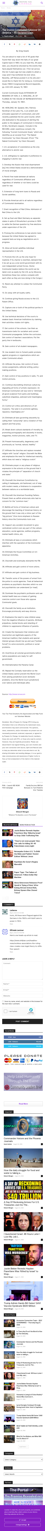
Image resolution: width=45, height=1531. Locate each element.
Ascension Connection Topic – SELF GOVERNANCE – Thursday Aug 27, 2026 (29, 1323)
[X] (9, 44)
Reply (11, 924)
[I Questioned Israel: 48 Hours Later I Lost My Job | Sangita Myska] (23, 1221)
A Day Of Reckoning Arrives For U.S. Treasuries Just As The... (21, 1203)
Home (3, 8)
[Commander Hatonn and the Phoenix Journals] (23, 1126)
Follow (38, 1041)
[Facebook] (4, 44)
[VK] (34, 44)
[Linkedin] (29, 44)
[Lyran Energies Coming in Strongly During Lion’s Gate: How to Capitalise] (9, 1408)
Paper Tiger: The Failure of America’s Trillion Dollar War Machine (25, 874)
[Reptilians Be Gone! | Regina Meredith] (7, 864)
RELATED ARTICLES (10, 825)
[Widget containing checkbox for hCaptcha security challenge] (18, 1011)
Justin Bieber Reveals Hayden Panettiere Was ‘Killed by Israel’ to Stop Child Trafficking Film (27, 833)
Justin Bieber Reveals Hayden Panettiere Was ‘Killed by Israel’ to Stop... (21, 1271)
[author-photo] (22, 809)
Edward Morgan (9, 36)
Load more (22, 1447)
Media (9, 8)
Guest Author (8, 1144)
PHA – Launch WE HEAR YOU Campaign (11, 787)
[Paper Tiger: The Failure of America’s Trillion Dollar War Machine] (7, 875)
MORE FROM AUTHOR (27, 825)
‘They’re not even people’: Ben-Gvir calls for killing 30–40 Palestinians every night (27, 843)
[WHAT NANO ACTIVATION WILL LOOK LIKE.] (9, 1428)
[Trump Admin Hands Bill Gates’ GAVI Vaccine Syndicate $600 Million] (23, 1290)
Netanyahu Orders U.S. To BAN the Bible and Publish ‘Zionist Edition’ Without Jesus (27, 853)
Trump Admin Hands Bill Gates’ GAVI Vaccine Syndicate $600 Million (22, 1304)
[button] (42, 3)
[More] (39, 44)
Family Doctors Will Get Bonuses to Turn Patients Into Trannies (33, 788)
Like (40, 1037)
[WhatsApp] (19, 44)
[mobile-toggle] (3, 3)
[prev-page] (3, 898)
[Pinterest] (14, 44)
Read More (23, 1104)
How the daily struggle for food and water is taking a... (22, 1171)
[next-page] (7, 898)
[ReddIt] (24, 44)
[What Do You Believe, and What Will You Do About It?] (9, 1439)
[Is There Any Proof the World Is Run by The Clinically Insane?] (9, 1334)
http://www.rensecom (17, 694)
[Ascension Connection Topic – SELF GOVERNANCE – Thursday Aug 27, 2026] (9, 1323)
